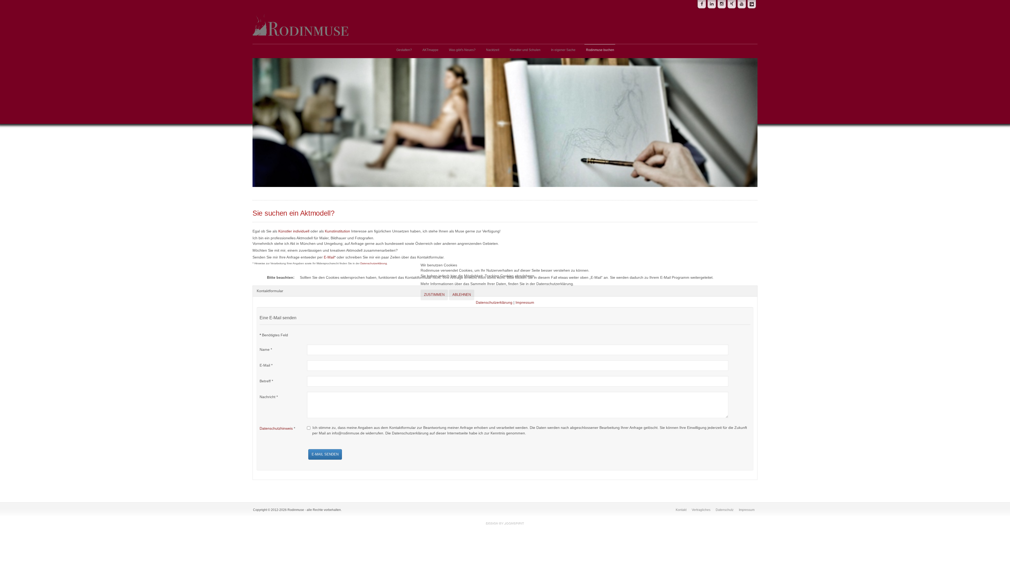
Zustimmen (434, 295)
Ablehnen (461, 295)
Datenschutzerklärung (494, 303)
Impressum (525, 303)
